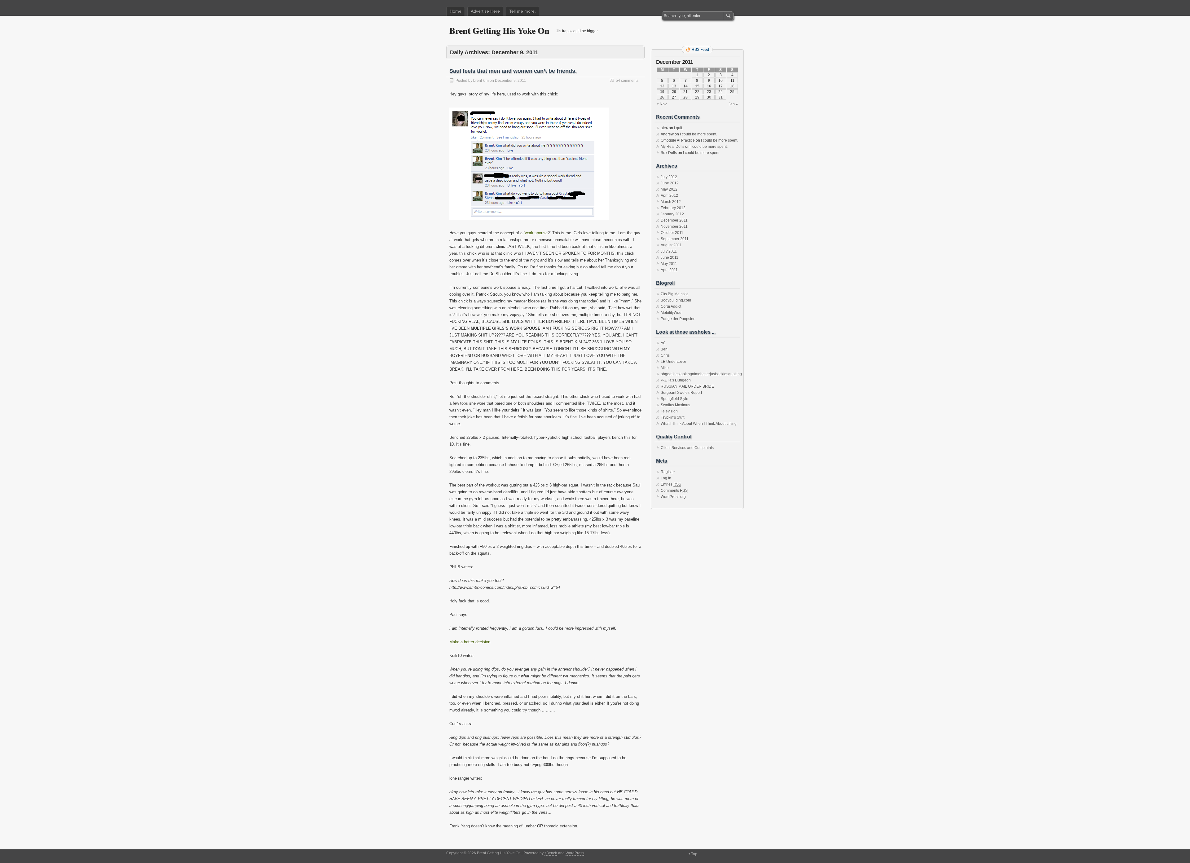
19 (662, 92)
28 (685, 97)
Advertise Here (485, 11)
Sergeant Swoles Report (681, 392)
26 (662, 97)
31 (720, 97)
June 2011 (669, 257)
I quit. (678, 128)
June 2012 (670, 183)
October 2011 (672, 233)
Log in (666, 478)
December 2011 (674, 220)
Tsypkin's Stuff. (673, 417)
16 (709, 86)
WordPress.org (673, 497)
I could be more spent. (698, 134)
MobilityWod (671, 312)
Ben (664, 349)
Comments (674, 490)
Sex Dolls (669, 153)
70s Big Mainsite (675, 294)
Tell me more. (522, 11)
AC (663, 343)
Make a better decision (469, 642)
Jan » (733, 104)
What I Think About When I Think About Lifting (699, 423)
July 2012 (669, 177)
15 (697, 86)
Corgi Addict (671, 306)
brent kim (481, 80)
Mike (665, 368)
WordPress (575, 853)
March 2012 (671, 202)
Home (455, 11)
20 (674, 92)
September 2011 (675, 239)
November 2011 (674, 226)
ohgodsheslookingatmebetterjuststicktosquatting (701, 374)
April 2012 (669, 195)
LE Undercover (673, 361)
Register (668, 472)
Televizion (669, 411)
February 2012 (673, 208)
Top (694, 854)
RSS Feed (700, 49)
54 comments (627, 80)
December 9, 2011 (510, 80)
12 (662, 86)
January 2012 (672, 214)
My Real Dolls (672, 146)
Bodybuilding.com (676, 300)
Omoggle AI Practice (678, 140)
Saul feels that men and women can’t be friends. (513, 71)
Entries (671, 484)
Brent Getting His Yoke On (499, 30)
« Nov (662, 104)
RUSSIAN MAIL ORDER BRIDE (687, 386)
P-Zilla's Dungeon (676, 380)
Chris (665, 355)
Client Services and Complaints (687, 448)
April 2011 (669, 270)
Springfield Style (674, 399)
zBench (550, 853)
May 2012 (669, 189)
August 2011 (671, 245)
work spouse (536, 233)
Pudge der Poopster (677, 319)
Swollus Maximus (675, 405)
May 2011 (669, 264)
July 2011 (669, 251)
